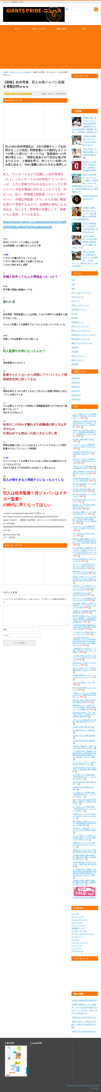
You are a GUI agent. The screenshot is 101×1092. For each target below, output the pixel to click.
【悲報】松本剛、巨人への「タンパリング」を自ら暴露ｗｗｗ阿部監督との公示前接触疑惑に (84, 213)
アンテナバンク (77, 937)
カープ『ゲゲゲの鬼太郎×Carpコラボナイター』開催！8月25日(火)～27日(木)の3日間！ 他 (84, 566)
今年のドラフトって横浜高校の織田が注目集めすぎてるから (84, 467)
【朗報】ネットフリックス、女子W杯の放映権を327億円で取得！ (84, 851)
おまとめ (74, 914)
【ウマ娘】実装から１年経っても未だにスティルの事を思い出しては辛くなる (84, 657)
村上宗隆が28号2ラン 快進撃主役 (84, 730)
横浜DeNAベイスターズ (80, 339)
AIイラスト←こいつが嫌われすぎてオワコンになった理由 (84, 599)
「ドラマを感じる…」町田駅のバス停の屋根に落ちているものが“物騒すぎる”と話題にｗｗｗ (84, 837)
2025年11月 (76, 399)
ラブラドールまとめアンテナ (82, 934)
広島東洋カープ (77, 322)
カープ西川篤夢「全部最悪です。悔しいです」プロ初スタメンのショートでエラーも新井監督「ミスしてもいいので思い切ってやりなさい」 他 (85, 551)
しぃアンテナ (76, 948)
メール (5, 635)
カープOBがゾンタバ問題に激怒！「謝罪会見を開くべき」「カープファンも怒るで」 (84, 776)
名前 (5, 629)
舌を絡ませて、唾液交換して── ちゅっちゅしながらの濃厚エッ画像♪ (84, 829)
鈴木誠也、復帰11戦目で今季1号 (83, 439)
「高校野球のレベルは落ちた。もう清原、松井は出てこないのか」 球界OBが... (84, 650)
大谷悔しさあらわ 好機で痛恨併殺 (84, 736)
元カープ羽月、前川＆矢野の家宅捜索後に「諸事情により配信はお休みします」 (84, 801)
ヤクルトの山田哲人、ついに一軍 (84, 682)
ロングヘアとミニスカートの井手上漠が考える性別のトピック (84, 763)
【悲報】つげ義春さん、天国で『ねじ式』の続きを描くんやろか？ (84, 747)
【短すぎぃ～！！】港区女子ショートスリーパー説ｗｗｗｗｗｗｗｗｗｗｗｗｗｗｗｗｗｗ (84, 588)
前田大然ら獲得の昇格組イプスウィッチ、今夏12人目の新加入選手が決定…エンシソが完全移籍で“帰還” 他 (85, 541)
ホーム (17, 29)
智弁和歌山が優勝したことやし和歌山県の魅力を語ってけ (84, 513)
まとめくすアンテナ (79, 920)
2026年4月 (75, 378)
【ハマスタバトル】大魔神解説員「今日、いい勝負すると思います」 (84, 446)
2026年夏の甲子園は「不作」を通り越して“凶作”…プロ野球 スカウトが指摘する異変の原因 (84, 714)
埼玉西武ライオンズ (79, 309)
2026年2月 (75, 387)
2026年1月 (75, 391)
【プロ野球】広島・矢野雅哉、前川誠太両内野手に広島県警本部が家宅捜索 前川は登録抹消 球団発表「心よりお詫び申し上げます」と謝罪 (84, 754)
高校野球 (74, 364)
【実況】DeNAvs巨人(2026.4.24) (84, 1000)
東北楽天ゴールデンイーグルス (83, 335)
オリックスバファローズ (80, 293)
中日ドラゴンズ (77, 297)
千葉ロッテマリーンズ (80, 305)
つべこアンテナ (77, 923)
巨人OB (27, 72)
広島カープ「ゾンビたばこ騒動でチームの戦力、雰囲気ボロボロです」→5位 (84, 461)
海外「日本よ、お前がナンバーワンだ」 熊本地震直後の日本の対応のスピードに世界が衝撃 (85, 823)
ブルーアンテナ (77, 917)
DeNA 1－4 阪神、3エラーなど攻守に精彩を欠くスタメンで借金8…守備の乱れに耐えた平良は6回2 (84, 578)
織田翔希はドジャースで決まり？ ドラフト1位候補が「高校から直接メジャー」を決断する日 (84, 707)
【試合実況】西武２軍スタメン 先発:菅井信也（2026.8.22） (84, 453)
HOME (5, 72)
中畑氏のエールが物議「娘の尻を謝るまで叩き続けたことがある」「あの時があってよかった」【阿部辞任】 (84, 424)
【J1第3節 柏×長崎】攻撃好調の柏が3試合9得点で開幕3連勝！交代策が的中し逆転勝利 (84, 627)
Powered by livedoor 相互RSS (84, 898)
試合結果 (74, 352)
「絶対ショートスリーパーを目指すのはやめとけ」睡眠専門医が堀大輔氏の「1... (84, 695)
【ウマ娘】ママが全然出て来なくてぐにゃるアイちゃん (84, 633)
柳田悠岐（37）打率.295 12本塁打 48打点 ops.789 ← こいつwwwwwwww (84, 507)
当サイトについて (39, 29)
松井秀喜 (12, 537)
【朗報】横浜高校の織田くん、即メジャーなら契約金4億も (84, 479)
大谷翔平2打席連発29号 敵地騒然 (84, 741)
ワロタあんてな (77, 951)
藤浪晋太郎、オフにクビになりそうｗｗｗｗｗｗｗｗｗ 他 (84, 572)
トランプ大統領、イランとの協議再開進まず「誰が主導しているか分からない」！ (84, 416)
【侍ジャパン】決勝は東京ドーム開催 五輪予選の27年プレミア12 (84, 721)
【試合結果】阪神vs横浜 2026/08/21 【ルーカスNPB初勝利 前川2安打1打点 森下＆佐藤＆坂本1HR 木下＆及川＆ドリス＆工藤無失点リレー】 (84, 641)
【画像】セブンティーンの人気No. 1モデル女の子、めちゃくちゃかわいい (84, 816)
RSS (83, 29)
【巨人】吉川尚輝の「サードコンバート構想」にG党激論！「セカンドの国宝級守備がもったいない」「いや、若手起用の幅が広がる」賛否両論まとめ (85, 183)
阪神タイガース (77, 360)
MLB (73, 280)
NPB (73, 284)
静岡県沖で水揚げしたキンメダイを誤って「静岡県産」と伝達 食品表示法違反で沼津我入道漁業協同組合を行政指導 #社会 (85, 619)
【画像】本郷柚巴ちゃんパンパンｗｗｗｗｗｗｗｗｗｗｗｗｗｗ (84, 676)
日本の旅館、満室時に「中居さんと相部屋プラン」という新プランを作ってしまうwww (84, 605)
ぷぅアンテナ (76, 945)
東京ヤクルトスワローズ (80, 331)
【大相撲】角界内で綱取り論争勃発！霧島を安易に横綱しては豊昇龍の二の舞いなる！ (84, 857)
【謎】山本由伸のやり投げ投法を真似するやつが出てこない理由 (84, 472)
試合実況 (74, 347)
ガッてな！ (75, 940)
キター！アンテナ (78, 925)
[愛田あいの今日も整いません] (84, 896)
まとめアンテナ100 (78, 931)
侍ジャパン (75, 301)
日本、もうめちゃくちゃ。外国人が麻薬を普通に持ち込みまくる (84, 669)
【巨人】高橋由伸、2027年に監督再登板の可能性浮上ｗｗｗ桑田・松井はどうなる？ (84, 242)
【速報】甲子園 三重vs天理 (82, 727)
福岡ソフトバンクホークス (81, 343)
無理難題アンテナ (78, 928)
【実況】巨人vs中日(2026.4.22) (83, 1017)
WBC (73, 288)
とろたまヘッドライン (80, 943)
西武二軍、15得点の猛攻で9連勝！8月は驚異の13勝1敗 (84, 701)
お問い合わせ (61, 29)
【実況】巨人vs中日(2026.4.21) (83, 1031)
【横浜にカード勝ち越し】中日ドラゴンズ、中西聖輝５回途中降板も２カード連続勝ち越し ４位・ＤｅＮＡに (84, 433)
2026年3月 (75, 382)
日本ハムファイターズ (80, 326)
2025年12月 (76, 395)
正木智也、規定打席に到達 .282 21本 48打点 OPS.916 (84, 490)
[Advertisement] (50, 51)
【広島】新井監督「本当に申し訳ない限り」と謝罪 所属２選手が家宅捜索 (85, 769)
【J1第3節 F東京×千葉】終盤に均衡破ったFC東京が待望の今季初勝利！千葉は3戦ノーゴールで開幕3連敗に (85, 520)
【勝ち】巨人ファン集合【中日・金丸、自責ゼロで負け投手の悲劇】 (84, 1024)
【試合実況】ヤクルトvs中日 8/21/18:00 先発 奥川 (82, 594)
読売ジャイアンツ (16, 72)
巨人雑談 (15, 94)
